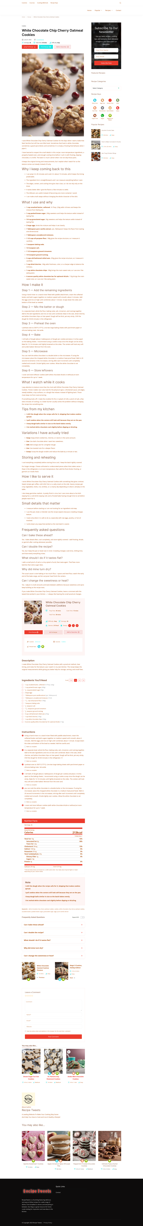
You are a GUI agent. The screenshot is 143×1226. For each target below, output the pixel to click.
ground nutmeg (34, 711)
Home (89, 10)
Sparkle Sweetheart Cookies (33, 1164)
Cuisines (24, 3)
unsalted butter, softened (39, 685)
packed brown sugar (35, 687)
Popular (97, 10)
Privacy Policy (48, 1223)
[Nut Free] (53, 1073)
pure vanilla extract (41, 695)
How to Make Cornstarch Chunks (111, 142)
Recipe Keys (54, 3)
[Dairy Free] (39, 646)
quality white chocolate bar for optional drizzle (44, 722)
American (37, 642)
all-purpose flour (35, 701)
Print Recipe (45, 47)
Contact (118, 10)
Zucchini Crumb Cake (108, 130)
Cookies (24, 26)
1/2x (71, 680)
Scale (66, 680)
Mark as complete (31, 746)
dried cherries (33, 716)
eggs (28, 693)
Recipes (108, 10)
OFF (83, 917)
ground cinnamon (35, 709)
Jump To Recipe (28, 47)
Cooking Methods (42, 3)
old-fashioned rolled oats (37, 714)
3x (83, 680)
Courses (32, 3)
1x (75, 680)
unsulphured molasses (38, 698)
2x (79, 680)
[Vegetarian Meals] (42, 646)
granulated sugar (34, 690)
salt (30, 706)
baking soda (32, 703)
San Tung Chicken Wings (109, 153)
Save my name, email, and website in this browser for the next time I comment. (49, 1031)
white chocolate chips (35, 719)
